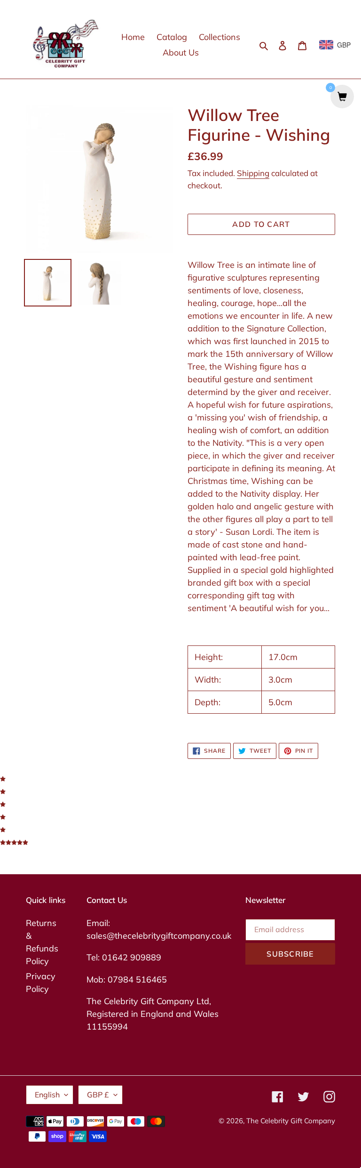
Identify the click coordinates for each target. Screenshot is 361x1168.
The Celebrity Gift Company (290, 1120)
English (47, 1094)
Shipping (253, 173)
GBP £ (98, 1094)
